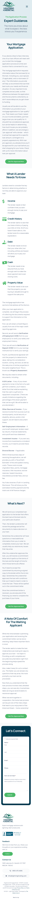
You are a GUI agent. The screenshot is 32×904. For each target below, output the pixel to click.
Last (5, 752)
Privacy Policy (20, 888)
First (5, 745)
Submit (9, 795)
